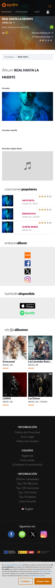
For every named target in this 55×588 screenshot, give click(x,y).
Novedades (9, 57)
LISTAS (36, 12)
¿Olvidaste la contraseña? (27, 464)
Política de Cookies (27, 441)
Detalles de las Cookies (37, 576)
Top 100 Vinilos (27, 492)
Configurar (25, 581)
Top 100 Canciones (27, 488)
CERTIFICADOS (21, 12)
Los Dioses (34, 398)
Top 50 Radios (27, 497)
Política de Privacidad (27, 432)
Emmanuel (9, 361)
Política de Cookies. (45, 571)
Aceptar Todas (43, 581)
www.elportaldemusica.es (13, 565)
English (29, 509)
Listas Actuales (27, 501)
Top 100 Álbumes (27, 483)
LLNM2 (7, 398)
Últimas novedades (27, 479)
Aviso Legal (27, 436)
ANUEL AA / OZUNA (37, 401)
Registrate (28, 455)
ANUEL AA (7, 22)
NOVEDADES (6, 12)
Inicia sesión (49, 12)
